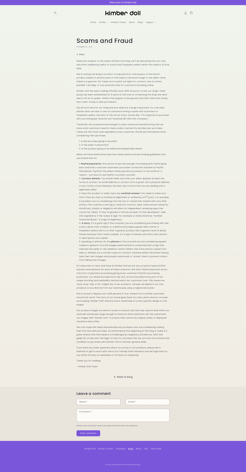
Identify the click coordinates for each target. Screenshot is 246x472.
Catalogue (121, 448)
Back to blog (124, 376)
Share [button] (82, 54)
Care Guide (155, 448)
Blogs (130, 448)
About (139, 448)
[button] (55, 13)
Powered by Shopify (133, 465)
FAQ (146, 448)
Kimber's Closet (105, 448)
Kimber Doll (90, 448)
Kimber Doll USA (118, 465)
